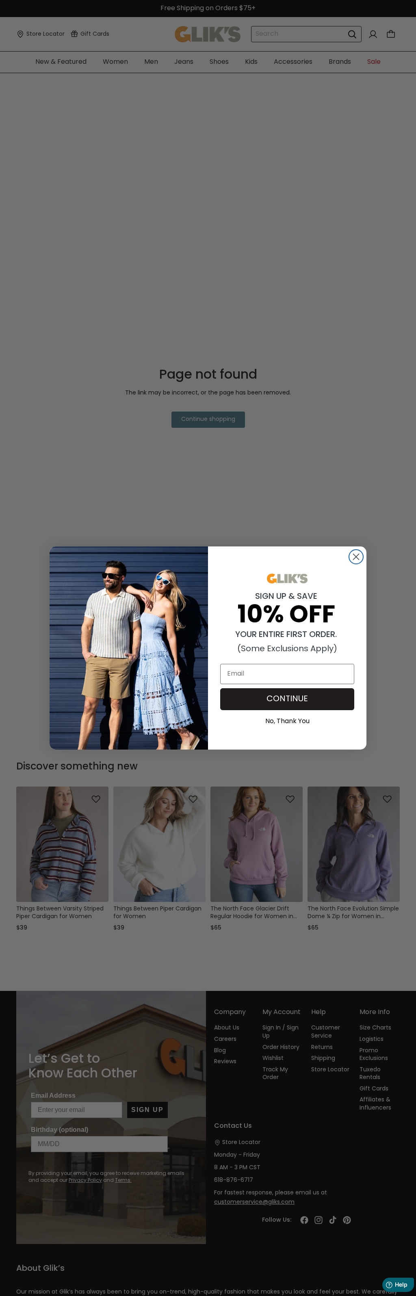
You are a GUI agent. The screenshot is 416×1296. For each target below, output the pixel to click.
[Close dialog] (356, 557)
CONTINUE (287, 699)
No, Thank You (287, 720)
